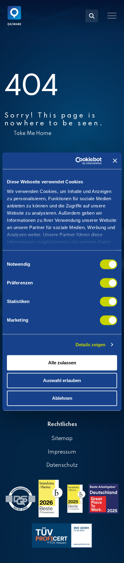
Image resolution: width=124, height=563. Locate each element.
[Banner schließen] (115, 161)
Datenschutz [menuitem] (62, 465)
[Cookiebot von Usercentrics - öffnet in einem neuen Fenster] (77, 161)
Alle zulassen (62, 362)
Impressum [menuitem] (62, 452)
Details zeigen (90, 344)
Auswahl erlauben (62, 380)
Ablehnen (62, 398)
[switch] (108, 283)
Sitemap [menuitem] (62, 438)
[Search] (91, 16)
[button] (111, 15)
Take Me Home (32, 133)
